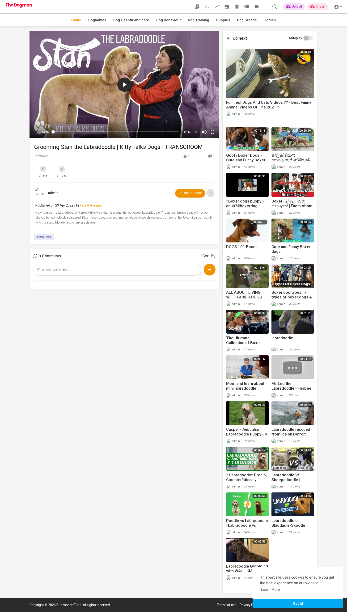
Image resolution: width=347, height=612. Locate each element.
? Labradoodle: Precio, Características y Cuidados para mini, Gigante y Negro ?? (246, 482)
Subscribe (192, 193)
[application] (124, 84)
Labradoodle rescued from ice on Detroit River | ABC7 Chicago (290, 434)
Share (42, 175)
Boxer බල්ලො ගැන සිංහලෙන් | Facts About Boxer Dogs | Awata (292, 206)
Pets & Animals (91, 205)
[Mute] (204, 132)
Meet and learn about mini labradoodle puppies (245, 388)
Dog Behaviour (168, 20)
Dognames (97, 20)
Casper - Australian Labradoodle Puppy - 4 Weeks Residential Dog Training (247, 436)
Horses (270, 20)
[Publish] (210, 270)
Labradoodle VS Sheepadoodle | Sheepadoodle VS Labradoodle (287, 482)
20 (196, 132)
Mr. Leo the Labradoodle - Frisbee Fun (291, 388)
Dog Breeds (247, 20)
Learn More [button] (270, 589)
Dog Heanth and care (131, 20)
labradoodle (282, 338)
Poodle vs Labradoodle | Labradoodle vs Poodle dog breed (247, 525)
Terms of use (227, 605)
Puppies (223, 20)
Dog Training (198, 20)
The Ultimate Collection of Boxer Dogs (243, 343)
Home (76, 20)
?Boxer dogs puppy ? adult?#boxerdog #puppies (245, 206)
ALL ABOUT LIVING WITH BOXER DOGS (244, 294)
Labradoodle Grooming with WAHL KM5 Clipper (247, 571)
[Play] (35, 132)
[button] (338, 6)
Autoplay (295, 38)
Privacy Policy (250, 605)
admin (53, 193)
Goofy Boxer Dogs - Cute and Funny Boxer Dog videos (245, 160)
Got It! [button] (298, 603)
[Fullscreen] (212, 132)
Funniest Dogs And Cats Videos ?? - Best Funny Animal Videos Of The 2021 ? (268, 104)
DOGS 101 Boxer (241, 246)
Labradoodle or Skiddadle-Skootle (288, 523)
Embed (62, 175)
